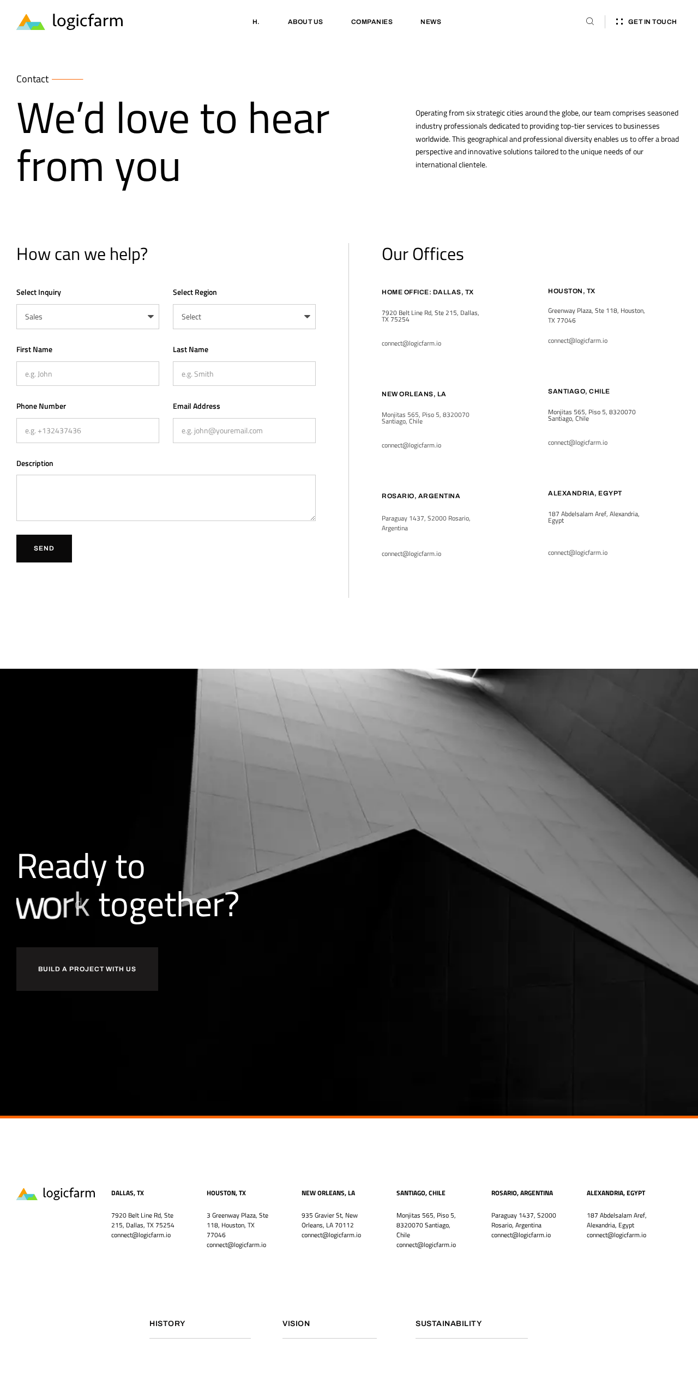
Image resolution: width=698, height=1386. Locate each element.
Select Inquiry (38, 292)
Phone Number (41, 405)
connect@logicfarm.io (236, 1244)
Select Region (195, 292)
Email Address (196, 405)
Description (34, 463)
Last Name (190, 349)
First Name (34, 349)
